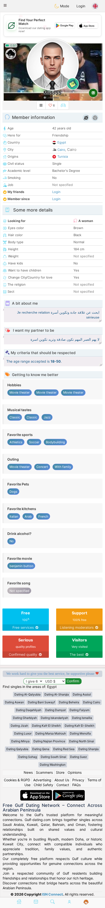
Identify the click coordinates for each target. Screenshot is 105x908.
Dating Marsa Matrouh (50, 733)
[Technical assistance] (86, 902)
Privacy (78, 780)
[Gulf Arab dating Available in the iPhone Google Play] (69, 792)
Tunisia (62, 156)
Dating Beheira (69, 702)
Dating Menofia (80, 733)
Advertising (42, 780)
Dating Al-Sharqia (56, 694)
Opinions (75, 772)
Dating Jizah (19, 725)
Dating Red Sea (63, 749)
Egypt (61, 142)
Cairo (61, 150)
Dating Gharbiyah (25, 718)
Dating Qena (40, 749)
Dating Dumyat (55, 710)
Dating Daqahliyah (28, 710)
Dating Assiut (82, 694)
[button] (5, 5)
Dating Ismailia (82, 718)
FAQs (76, 785)
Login (80, 6)
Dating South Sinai (53, 757)
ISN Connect (52, 894)
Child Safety (43, 785)
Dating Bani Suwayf (41, 702)
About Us (61, 780)
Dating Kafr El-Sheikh (79, 725)
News (28, 772)
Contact (62, 785)
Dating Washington (52, 764)
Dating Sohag (27, 757)
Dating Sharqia (88, 749)
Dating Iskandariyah (54, 718)
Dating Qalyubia (17, 749)
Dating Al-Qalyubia (27, 694)
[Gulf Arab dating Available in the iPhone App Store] (36, 792)
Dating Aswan (14, 702)
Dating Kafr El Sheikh (46, 725)
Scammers (44, 772)
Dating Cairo (91, 702)
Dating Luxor (23, 733)
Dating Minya (20, 741)
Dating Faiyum (79, 710)
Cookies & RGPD (17, 780)
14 (72, 83)
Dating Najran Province (49, 741)
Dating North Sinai (81, 741)
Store (60, 772)
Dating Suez (78, 757)
